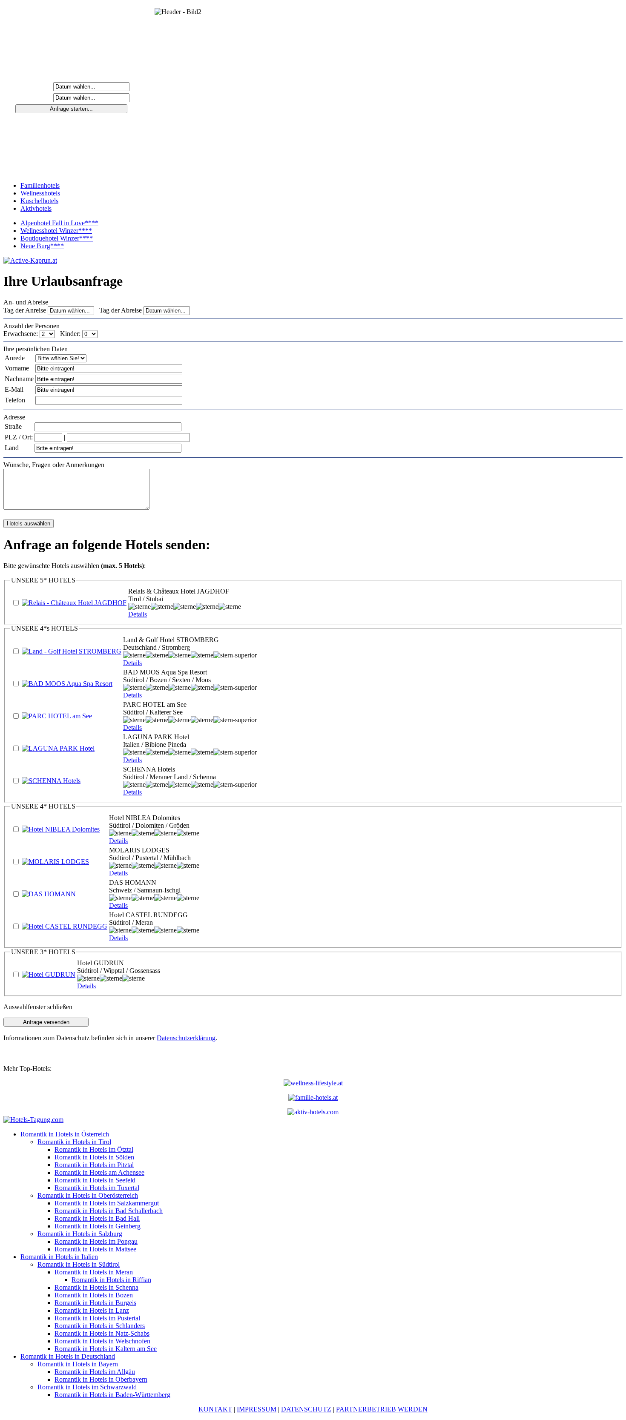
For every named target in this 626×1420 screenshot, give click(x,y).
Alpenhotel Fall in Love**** (59, 223)
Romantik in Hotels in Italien (59, 1256)
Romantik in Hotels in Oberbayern (101, 1379)
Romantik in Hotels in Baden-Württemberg (112, 1394)
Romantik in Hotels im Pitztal (94, 1164)
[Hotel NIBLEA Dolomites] (61, 829)
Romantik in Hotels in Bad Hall (97, 1218)
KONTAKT (215, 1409)
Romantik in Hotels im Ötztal (94, 1149)
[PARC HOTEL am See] (57, 716)
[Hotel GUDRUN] (48, 974)
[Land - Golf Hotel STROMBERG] (71, 651)
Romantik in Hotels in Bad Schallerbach (109, 1210)
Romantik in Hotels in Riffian (111, 1279)
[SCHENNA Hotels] (51, 780)
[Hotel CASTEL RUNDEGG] (64, 926)
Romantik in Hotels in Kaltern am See (106, 1348)
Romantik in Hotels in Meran (94, 1272)
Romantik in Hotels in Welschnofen (102, 1341)
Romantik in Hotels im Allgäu (95, 1371)
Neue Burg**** (42, 246)
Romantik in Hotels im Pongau (96, 1241)
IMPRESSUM (256, 1409)
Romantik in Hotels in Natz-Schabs (102, 1333)
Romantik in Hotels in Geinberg (98, 1226)
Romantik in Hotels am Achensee (99, 1172)
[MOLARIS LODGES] (55, 861)
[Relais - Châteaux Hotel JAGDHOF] (74, 602)
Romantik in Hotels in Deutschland (67, 1356)
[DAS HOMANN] (49, 894)
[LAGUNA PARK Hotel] (58, 748)
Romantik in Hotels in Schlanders (100, 1325)
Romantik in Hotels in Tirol (74, 1141)
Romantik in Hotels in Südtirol (78, 1264)
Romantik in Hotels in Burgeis (95, 1302)
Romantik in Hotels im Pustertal (97, 1318)
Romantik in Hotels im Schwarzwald (87, 1387)
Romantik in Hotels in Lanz (92, 1310)
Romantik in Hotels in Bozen (94, 1295)
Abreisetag (34, 97)
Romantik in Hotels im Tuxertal (97, 1187)
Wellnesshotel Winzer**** (56, 230)
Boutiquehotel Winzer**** (56, 238)
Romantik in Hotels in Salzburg (79, 1233)
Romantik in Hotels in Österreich (64, 1134)
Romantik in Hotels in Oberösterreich (87, 1195)
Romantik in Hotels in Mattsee (95, 1249)
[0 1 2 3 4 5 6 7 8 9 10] (90, 333)
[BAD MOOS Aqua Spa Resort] (67, 683)
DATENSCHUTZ (306, 1409)
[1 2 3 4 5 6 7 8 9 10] (48, 333)
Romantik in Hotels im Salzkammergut (107, 1203)
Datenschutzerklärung (186, 1037)
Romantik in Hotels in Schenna (96, 1287)
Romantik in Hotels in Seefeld (95, 1180)
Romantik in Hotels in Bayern (77, 1364)
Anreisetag (34, 86)
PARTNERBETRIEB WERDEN (382, 1409)
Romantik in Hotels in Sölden (94, 1157)
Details (137, 614)
